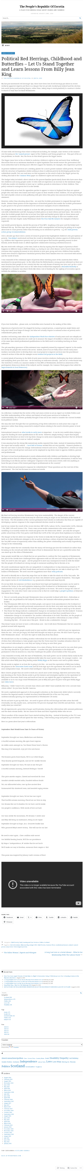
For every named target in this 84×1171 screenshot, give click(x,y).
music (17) (7, 1012)
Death (47, 1058)
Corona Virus (31, 1058)
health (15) (7, 1014)
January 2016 (7, 1127)
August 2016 (7, 1116)
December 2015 (8, 1129)
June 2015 (7, 1140)
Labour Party (42, 1062)
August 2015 (7, 1136)
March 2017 (7, 1107)
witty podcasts (57, 571)
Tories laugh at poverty (20, 947)
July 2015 (6, 1138)
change (27, 1150)
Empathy (64, 1058)
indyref (71, 945)
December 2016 (8, 1110)
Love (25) (7, 1003)
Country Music (40, 1058)
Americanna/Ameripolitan (12, 1058)
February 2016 (8, 1125)
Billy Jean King (25, 945)
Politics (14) (7, 1017)
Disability (54, 1058)
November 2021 (8, 1083)
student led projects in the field (50, 354)
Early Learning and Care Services (29, 942)
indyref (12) (7, 1019)
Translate (16, 1047)
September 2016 (9, 1114)
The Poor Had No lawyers (50, 219)
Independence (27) (9, 999)
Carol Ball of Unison (34, 445)
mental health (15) (9, 1016)
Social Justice (30, 1067)
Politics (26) (7, 1001)
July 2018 (6, 1094)
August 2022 (7, 1081)
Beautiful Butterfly (69, 267)
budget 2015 (33, 945)
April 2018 (7, 1097)
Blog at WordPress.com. (11, 1155)
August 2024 (7, 1077)
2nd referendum (15, 945)
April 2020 (7, 1088)
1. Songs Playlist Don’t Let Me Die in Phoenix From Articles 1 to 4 (23, 983)
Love (49, 1061)
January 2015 (7, 1143)
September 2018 (9, 1092)
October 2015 (8, 1132)
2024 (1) (6, 1027)
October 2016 (8, 1112)
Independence (28, 1061)
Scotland (46, 942)
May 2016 (6, 1119)
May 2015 (6, 1142)
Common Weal (25, 176)
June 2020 (7, 1085)
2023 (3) (6, 1029)
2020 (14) (6, 1034)
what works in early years (32, 432)
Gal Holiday (73, 1058)
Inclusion (16, 1062)
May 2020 (6, 1087)
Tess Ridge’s (12, 238)
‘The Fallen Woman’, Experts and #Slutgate (20, 953)
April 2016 (7, 1121)
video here (9, 682)
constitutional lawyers (61, 945)
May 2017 (6, 1105)
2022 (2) (6, 1030)
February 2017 (8, 1108)
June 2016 (7, 1118)
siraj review (9, 947)
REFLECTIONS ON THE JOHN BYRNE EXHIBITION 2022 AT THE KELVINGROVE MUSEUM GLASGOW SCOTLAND (37, 987)
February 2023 (8, 1079)
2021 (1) (6, 1032)
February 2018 (8, 1099)
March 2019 (7, 1090)
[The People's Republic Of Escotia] (42, 32)
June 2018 (7, 1096)
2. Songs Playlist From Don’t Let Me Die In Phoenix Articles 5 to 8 (23, 981)
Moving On (65, 1062)
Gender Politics (7, 1062)
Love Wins (56, 1062)
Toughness (39, 1067)
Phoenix (72, 1062)
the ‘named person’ (22, 154)
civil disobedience (25, 580)
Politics (41, 942)
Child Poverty (8, 53)
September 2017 (9, 1101)
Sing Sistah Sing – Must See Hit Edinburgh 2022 (18, 985)
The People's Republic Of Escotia (42, 6)
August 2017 (7, 1103)
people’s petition (66, 591)
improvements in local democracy (14, 367)
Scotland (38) (8, 997)
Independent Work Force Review (42, 337)
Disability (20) (8, 1005)
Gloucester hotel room (24, 666)
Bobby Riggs (42, 660)
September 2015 (9, 1134)
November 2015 (8, 1130)
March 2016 (7, 1123)
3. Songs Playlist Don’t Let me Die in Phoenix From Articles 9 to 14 (23, 979)
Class (25, 1058)
